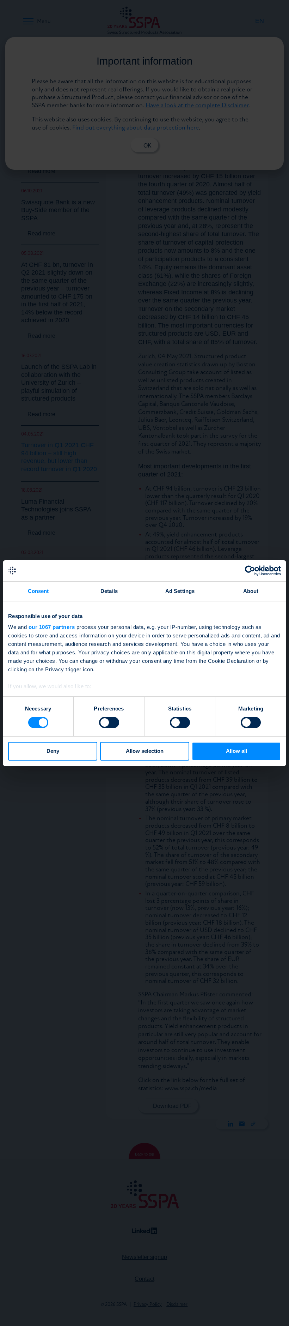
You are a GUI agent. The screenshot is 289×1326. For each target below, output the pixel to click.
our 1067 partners (52, 627)
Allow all (236, 751)
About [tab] (251, 591)
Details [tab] (109, 591)
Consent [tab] (38, 591)
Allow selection (145, 751)
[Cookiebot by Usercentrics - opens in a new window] (250, 570)
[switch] (109, 722)
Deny (53, 751)
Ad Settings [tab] (180, 591)
